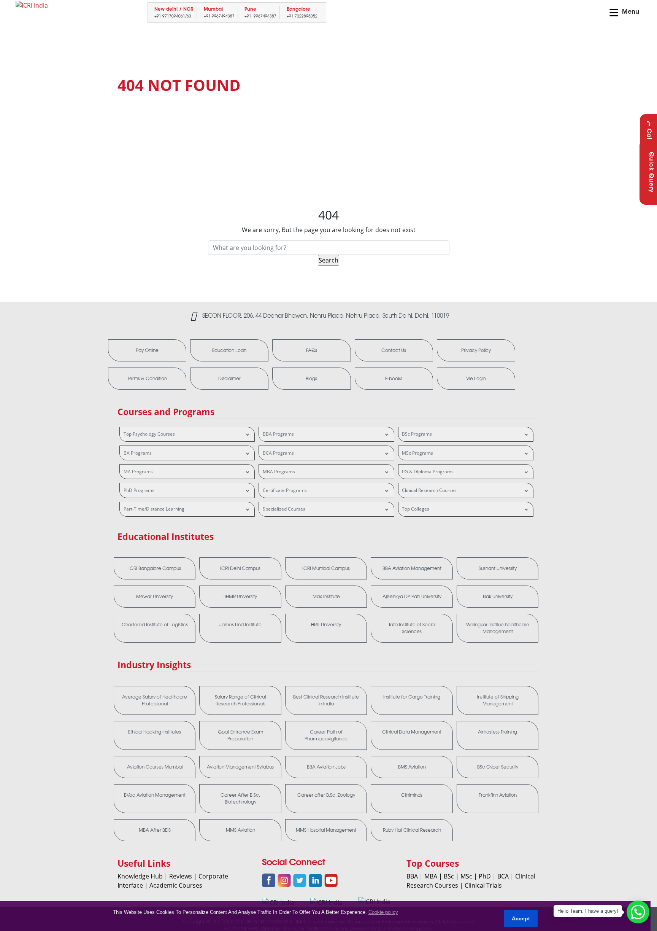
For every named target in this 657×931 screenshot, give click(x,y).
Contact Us (393, 350)
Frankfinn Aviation (498, 795)
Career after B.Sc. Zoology (326, 795)
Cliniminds (411, 795)
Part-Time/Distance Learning (154, 509)
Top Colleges (415, 509)
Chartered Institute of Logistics (155, 624)
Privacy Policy (476, 350)
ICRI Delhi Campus (240, 568)
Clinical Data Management (411, 732)
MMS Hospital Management (326, 830)
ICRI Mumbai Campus (326, 568)
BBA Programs (278, 434)
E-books (393, 378)
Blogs (311, 378)
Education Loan (229, 350)
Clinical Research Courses (429, 490)
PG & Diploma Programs (428, 471)
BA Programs (138, 453)
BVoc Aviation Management (155, 795)
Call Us (648, 140)
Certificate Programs (285, 490)
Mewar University (154, 596)
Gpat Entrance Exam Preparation (240, 735)
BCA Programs (278, 453)
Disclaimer (229, 378)
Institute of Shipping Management (498, 700)
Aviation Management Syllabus (240, 767)
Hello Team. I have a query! (587, 911)
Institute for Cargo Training (411, 697)
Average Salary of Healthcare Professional (154, 700)
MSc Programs (417, 453)
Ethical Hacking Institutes (154, 732)
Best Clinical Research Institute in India (326, 700)
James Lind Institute (240, 624)
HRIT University (326, 624)
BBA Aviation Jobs (326, 767)
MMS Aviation (240, 830)
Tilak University (497, 596)
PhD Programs (139, 490)
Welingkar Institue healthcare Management (497, 628)
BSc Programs (417, 434)
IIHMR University (240, 596)
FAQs (311, 350)
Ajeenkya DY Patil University (411, 596)
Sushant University (498, 568)
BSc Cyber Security (497, 767)
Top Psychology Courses (149, 434)
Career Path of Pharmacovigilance (326, 735)
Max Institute (326, 596)
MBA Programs (279, 471)
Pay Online (147, 350)
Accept (521, 918)
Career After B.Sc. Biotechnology (240, 799)
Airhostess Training (497, 732)
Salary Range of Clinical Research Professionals (240, 700)
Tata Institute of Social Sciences (412, 628)
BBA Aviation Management (411, 568)
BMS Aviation (412, 767)
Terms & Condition (147, 378)
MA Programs (138, 471)
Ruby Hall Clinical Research (412, 830)
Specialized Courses (284, 509)
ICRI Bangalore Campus (155, 568)
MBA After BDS (155, 830)
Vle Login (476, 378)
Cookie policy (383, 912)
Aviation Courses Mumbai (154, 767)
